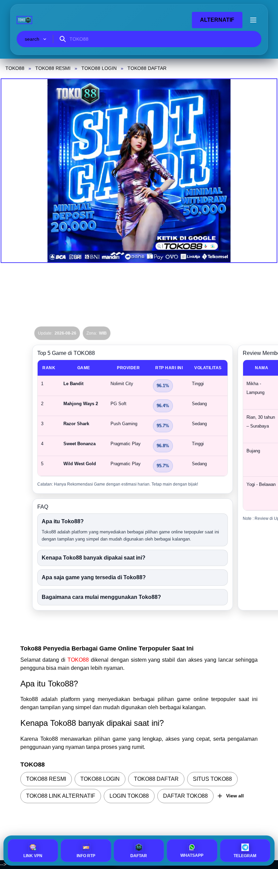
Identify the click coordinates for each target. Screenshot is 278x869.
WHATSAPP (191, 855)
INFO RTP (86, 855)
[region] (132, 418)
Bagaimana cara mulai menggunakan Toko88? (101, 597)
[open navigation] (253, 20)
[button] (139, 170)
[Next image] (264, 171)
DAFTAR (138, 855)
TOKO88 (79, 660)
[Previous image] (14, 171)
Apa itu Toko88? (63, 521)
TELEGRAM (245, 855)
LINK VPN (32, 855)
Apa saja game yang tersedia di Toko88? (94, 577)
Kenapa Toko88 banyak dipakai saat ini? (93, 558)
